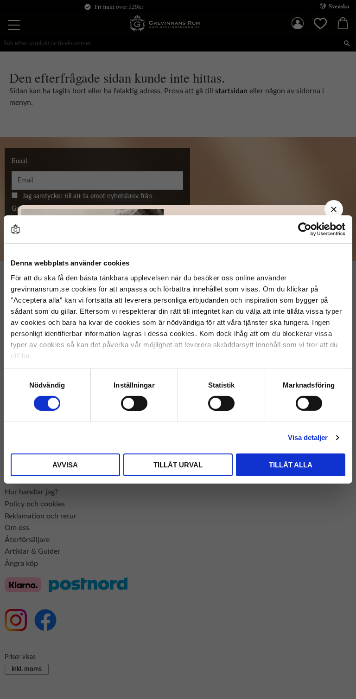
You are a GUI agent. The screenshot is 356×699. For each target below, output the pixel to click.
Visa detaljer (308, 437)
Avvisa (65, 465)
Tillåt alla (290, 465)
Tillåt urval (178, 465)
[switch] (134, 403)
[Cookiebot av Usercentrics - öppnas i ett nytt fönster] (304, 229)
